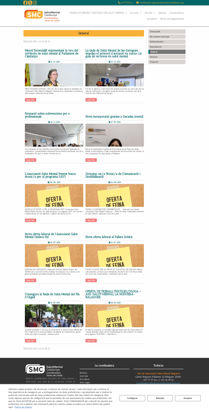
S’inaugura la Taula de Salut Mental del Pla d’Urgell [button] (52, 296)
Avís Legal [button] (85, 382)
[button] (25, 3)
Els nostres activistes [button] (159, 36)
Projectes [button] (154, 62)
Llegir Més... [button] (30, 100)
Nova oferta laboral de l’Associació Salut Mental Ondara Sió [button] (51, 235)
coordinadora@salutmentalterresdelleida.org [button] (161, 2)
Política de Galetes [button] (23, 407)
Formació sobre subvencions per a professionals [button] (47, 115)
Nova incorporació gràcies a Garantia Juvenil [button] (114, 116)
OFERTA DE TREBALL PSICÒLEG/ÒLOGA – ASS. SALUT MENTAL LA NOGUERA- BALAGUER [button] (113, 294)
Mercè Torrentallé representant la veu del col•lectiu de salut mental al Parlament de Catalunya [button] (51, 53)
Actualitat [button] (84, 379)
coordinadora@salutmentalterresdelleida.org (158, 383)
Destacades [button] (155, 31)
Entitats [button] (83, 372)
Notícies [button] (153, 57)
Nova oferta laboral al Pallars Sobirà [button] (108, 236)
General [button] (153, 51)
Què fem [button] (84, 376)
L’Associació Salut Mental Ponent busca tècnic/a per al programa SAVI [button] (50, 175)
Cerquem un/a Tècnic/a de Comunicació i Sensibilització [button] (112, 175)
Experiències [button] (156, 46)
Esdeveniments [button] (157, 41)
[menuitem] (125, 2)
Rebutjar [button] (160, 398)
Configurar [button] (132, 398)
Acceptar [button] (188, 398)
